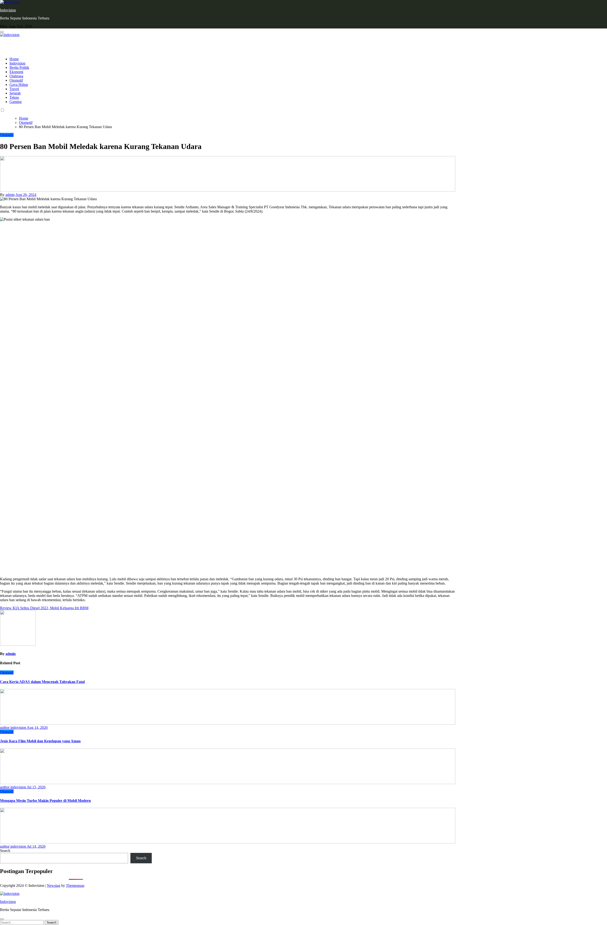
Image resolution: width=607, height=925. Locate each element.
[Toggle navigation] (2, 32)
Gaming (15, 102)
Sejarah (15, 93)
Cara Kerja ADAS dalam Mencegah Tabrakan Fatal (42, 682)
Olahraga (16, 76)
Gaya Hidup (18, 85)
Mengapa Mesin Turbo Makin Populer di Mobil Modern (45, 801)
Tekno (14, 97)
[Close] (2, 919)
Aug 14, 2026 (37, 727)
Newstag (53, 885)
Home (14, 59)
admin (10, 195)
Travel (14, 89)
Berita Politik (19, 67)
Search (5, 851)
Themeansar (75, 885)
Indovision (8, 10)
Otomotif (16, 80)
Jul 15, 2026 (36, 787)
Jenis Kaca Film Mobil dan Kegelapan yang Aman (40, 741)
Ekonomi (16, 72)
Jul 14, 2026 (36, 846)
